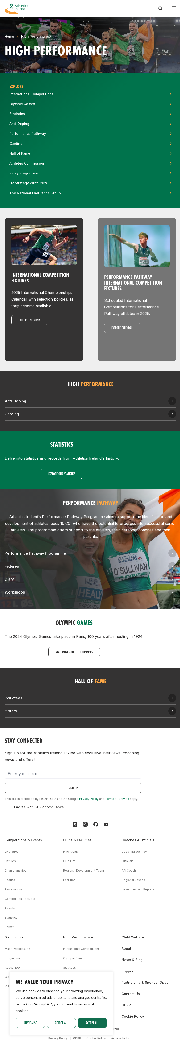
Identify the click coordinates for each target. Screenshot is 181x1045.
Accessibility (120, 1038)
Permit (9, 927)
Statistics (11, 917)
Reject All (61, 1022)
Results (10, 880)
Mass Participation (17, 948)
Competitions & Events (23, 840)
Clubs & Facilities (77, 840)
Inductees (13, 698)
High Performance (36, 36)
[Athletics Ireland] (16, 8)
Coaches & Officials (138, 840)
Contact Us (131, 994)
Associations (14, 889)
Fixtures (12, 566)
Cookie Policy (133, 1016)
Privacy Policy (89, 799)
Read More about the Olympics (74, 651)
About (126, 948)
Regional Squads (133, 880)
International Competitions (81, 948)
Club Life (69, 861)
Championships (15, 870)
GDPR (126, 1005)
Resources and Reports (138, 889)
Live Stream (13, 851)
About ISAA (12, 967)
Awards (10, 908)
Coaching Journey (134, 851)
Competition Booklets (20, 898)
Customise (30, 1022)
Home (9, 36)
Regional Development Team (83, 870)
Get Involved (15, 937)
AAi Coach (129, 870)
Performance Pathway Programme (35, 553)
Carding (12, 414)
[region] (61, 1003)
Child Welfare (133, 937)
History (11, 711)
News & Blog (132, 960)
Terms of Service (117, 799)
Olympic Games (74, 958)
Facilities (69, 880)
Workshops (15, 592)
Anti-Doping (15, 401)
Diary (9, 579)
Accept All (92, 1022)
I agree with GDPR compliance (39, 807)
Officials (127, 861)
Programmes (14, 958)
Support (128, 971)
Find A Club (71, 851)
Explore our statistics (61, 473)
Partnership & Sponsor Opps (145, 982)
